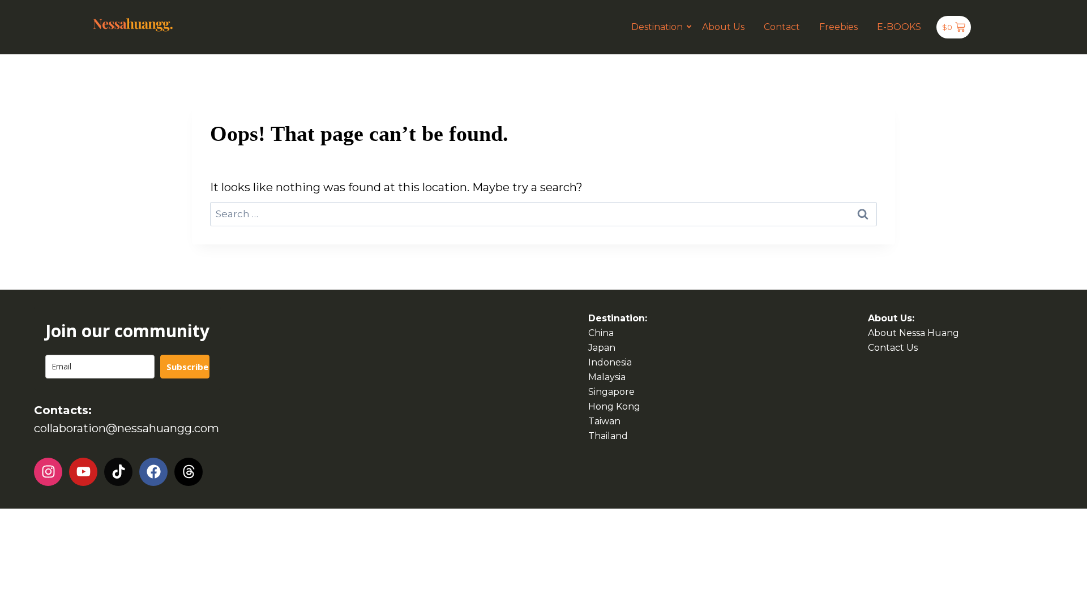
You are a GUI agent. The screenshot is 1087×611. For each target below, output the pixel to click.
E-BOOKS (899, 26)
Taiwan (604, 421)
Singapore (611, 391)
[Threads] (188, 472)
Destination (657, 26)
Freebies (838, 26)
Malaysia (607, 377)
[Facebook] (153, 472)
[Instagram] (48, 472)
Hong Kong (614, 406)
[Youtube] (83, 472)
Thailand (608, 436)
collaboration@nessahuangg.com (126, 428)
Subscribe (187, 366)
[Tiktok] (118, 472)
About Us (723, 26)
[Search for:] (543, 213)
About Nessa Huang (913, 333)
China (601, 333)
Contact (782, 26)
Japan (601, 347)
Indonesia (610, 362)
